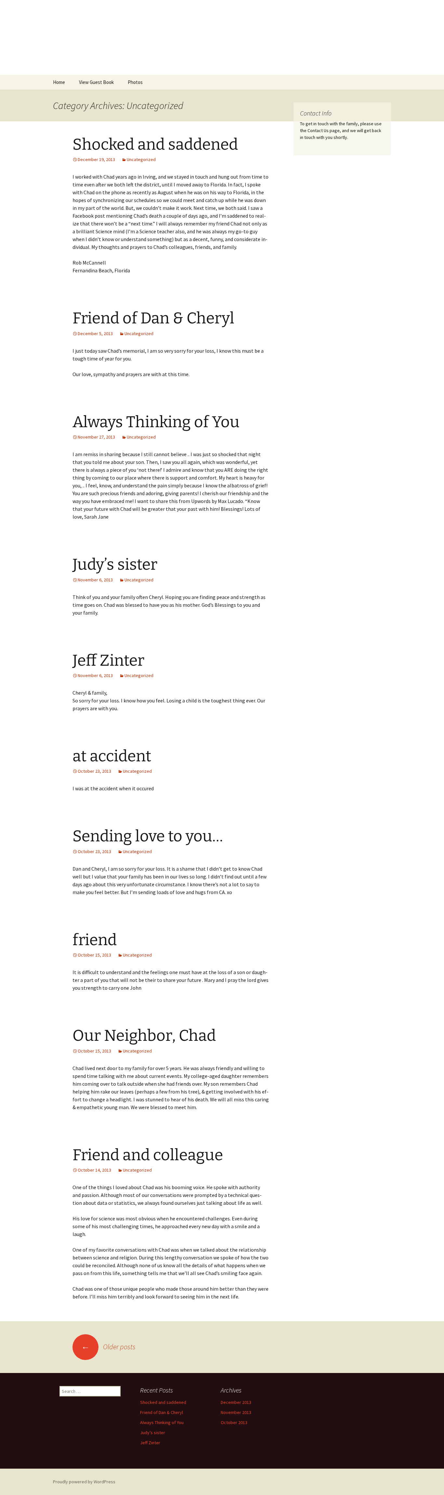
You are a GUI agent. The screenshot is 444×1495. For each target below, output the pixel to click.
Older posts (108, 1346)
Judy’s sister (114, 564)
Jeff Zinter (108, 660)
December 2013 (236, 1402)
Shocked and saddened (155, 144)
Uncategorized (141, 159)
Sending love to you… (147, 836)
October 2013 (234, 1422)
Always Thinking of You (156, 422)
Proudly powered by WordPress (84, 1482)
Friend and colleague (147, 1155)
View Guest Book (96, 82)
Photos (135, 82)
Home (59, 82)
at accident (111, 756)
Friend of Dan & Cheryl (153, 318)
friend (94, 940)
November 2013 (236, 1412)
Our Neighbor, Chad (144, 1035)
